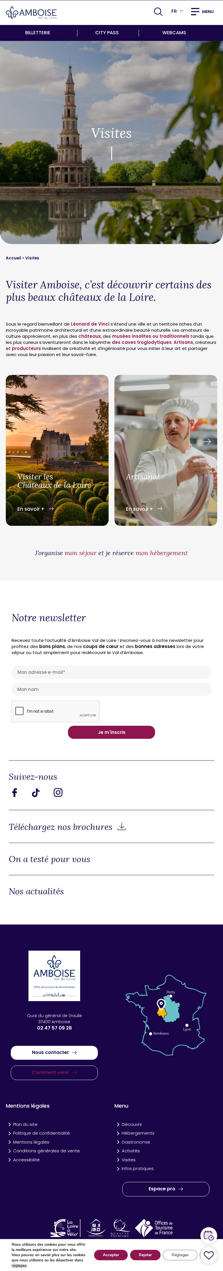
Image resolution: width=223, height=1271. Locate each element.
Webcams (174, 32)
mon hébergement (162, 553)
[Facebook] (19, 792)
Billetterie (37, 32)
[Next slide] (207, 442)
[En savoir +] (57, 451)
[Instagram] (62, 792)
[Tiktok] (40, 792)
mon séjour (81, 553)
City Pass (107, 32)
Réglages (180, 1255)
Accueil (14, 258)
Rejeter (145, 1255)
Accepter (111, 1255)
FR (174, 11)
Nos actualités (36, 891)
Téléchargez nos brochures (62, 826)
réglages (19, 1265)
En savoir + (31, 508)
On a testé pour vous (49, 858)
